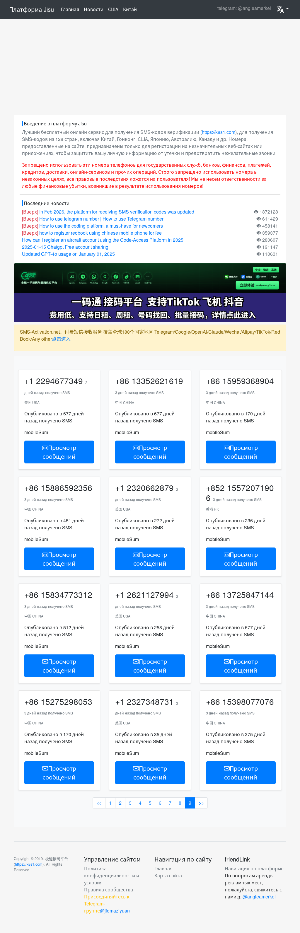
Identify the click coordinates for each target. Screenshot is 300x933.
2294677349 (59, 380)
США (113, 9)
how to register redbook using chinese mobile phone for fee (100, 232)
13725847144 (248, 594)
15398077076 (248, 701)
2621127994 (150, 594)
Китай (130, 9)
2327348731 (150, 701)
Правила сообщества (108, 889)
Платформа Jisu (31, 9)
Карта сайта (168, 875)
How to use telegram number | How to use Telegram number (101, 218)
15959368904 (248, 380)
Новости (93, 9)
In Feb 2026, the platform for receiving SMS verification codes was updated (116, 211)
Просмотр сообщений (59, 451)
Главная (71, 9)
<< (99, 802)
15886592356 (66, 487)
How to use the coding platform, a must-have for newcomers (101, 225)
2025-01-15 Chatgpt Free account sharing (65, 246)
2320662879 (150, 487)
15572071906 (240, 492)
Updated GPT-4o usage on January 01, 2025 (68, 253)
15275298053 (66, 701)
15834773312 (66, 594)
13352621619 (157, 380)
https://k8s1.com (218, 132)
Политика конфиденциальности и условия (111, 875)
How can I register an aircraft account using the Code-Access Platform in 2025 (102, 239)
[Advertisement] (150, 67)
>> (201, 802)
